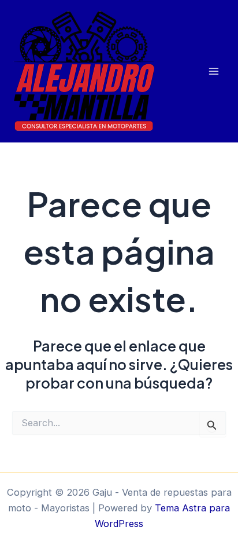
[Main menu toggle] (213, 71)
